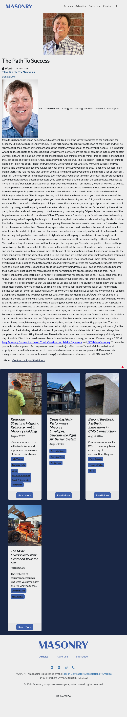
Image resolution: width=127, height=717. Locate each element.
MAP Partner (17, 596)
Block (91, 471)
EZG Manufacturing (98, 342)
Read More (24, 495)
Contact (107, 5)
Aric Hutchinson (58, 451)
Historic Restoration (21, 475)
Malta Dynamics (72, 342)
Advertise (80, 5)
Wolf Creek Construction (48, 342)
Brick (14, 471)
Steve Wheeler (18, 590)
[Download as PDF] (122, 366)
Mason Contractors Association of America (87, 673)
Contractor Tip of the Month (28, 360)
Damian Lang (22, 68)
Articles (68, 5)
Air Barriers (56, 463)
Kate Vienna (17, 459)
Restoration (17, 484)
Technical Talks (18, 465)
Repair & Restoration (21, 480)
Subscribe (95, 5)
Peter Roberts (95, 459)
